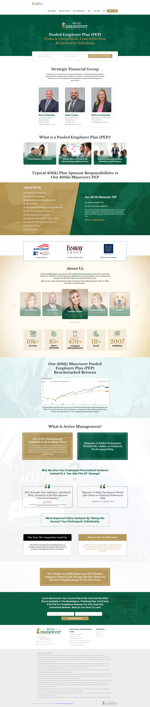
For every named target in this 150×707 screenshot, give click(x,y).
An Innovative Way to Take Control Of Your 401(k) (81, 640)
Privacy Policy (99, 634)
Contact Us (98, 636)
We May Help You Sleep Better (76, 634)
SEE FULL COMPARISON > (95, 220)
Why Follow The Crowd (75, 636)
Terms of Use (99, 631)
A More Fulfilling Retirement (76, 638)
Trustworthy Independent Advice (77, 644)
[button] (70, 322)
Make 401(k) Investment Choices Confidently (80, 642)
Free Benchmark (75, 618)
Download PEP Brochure (100, 56)
